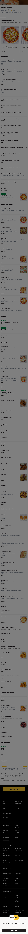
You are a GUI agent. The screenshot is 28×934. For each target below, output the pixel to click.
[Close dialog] (25, 919)
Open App (14, 930)
